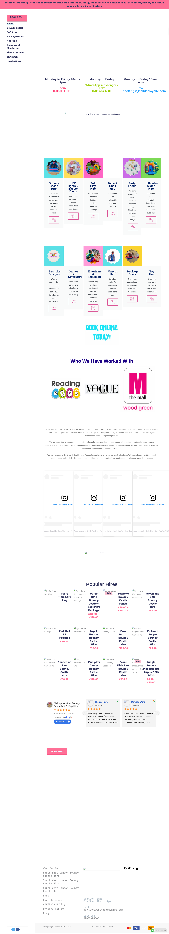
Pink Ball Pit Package (64, 634)
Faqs (46, 895)
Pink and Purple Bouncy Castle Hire (152, 638)
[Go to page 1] (120, 728)
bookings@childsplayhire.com (103, 909)
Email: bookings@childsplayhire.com (144, 89)
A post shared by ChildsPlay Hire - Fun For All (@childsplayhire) (68, 531)
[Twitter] (129, 869)
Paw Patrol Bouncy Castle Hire (123, 638)
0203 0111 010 (62, 91)
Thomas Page (101, 702)
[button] (45, 389)
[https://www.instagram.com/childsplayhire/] (133, 869)
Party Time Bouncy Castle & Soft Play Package (94, 602)
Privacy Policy (53, 908)
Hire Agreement (53, 900)
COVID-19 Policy (54, 904)
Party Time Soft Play (64, 597)
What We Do (50, 868)
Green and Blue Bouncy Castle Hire (152, 600)
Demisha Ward (138, 702)
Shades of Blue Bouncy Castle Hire (64, 669)
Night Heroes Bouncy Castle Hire (94, 638)
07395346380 (91, 918)
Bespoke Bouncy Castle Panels (123, 598)
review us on (61, 721)
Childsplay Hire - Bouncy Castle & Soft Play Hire (67, 705)
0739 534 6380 (101, 91)
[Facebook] (125, 869)
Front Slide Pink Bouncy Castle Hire (123, 669)
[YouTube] (137, 869)
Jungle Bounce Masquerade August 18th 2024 (151, 669)
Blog (46, 913)
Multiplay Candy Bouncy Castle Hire (94, 669)
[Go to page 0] (118, 728)
